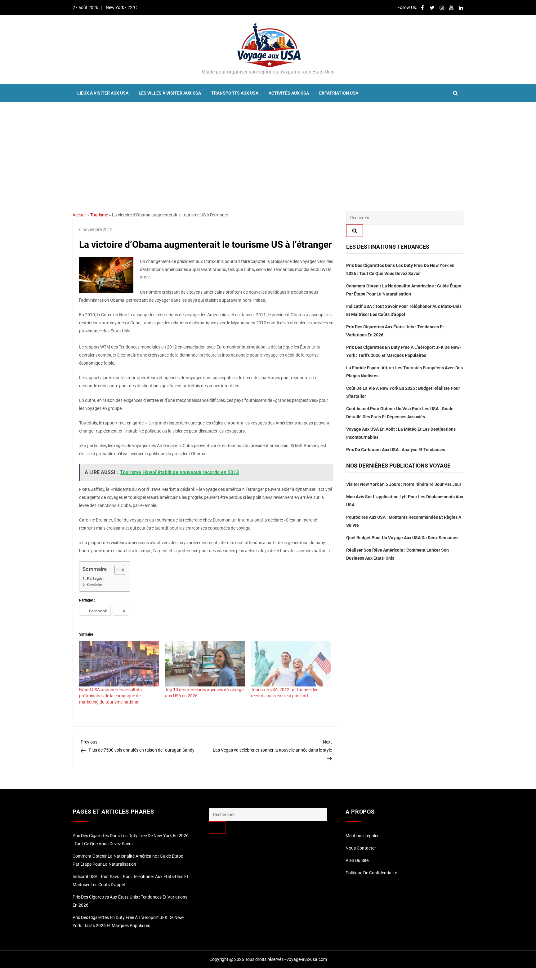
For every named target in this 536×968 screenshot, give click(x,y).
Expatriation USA (338, 93)
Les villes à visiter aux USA (170, 93)
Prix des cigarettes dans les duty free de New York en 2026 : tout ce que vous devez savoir (400, 269)
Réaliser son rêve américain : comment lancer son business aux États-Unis (397, 554)
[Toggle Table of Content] (117, 570)
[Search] (354, 230)
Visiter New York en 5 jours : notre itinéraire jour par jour (403, 484)
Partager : (95, 578)
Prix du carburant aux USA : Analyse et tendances (395, 449)
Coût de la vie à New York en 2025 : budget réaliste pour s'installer (403, 392)
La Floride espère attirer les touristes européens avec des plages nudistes (404, 371)
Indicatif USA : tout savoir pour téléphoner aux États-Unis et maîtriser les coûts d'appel (404, 310)
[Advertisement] (268, 148)
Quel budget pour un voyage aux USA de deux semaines (402, 537)
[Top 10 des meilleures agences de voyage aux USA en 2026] (205, 663)
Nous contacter (361, 848)
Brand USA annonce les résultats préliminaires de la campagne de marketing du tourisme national (110, 695)
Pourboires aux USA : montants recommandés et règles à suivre (403, 521)
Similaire (94, 585)
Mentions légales (362, 835)
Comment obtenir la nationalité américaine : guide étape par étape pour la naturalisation (403, 289)
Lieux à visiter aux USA (102, 93)
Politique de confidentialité (371, 872)
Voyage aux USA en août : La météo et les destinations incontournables (401, 433)
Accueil (79, 214)
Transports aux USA (234, 93)
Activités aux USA (289, 93)
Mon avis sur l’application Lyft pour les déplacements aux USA (404, 500)
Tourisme (99, 214)
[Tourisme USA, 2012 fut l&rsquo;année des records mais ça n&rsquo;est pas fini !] (291, 663)
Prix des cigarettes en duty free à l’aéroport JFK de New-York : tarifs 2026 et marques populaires (403, 351)
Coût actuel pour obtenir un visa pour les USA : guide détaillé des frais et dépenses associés (399, 412)
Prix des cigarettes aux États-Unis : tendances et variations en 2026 (395, 330)
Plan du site (357, 860)
